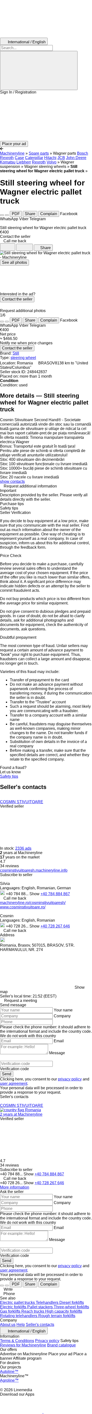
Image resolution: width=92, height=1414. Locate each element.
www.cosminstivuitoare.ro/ (22, 907)
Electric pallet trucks (18, 1302)
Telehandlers (47, 1302)
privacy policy (70, 1079)
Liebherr (23, 162)
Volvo (51, 162)
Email (59, 1041)
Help (20, 1324)
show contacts (12, 481)
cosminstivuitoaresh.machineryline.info (33, 870)
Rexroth (39, 162)
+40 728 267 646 (55, 926)
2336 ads (23, 848)
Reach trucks (33, 1311)
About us (7, 1324)
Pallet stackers (40, 1307)
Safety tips (9, 776)
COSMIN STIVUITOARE (21, 802)
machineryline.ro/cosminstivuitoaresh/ (33, 903)
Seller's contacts (40, 1324)
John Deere (76, 158)
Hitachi (50, 158)
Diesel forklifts (71, 1302)
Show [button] (34, 894)
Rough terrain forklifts (56, 1316)
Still (16, 353)
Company (62, 1016)
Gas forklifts (10, 1311)
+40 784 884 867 (55, 894)
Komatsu (7, 162)
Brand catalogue (61, 1345)
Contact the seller (17, 299)
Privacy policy (47, 1341)
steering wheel (23, 358)
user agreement (13, 1083)
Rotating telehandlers (19, 1316)
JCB (61, 158)
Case (19, 158)
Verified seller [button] (12, 806)
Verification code (14, 1069)
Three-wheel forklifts (71, 1307)
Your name (63, 1010)
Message (57, 1053)
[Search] (39, 70)
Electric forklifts (13, 1307)
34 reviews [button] (9, 866)
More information (14, 1187)
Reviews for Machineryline (23, 1345)
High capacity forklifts (63, 1311)
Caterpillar (34, 158)
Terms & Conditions (17, 1341)
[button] (46, 117)
